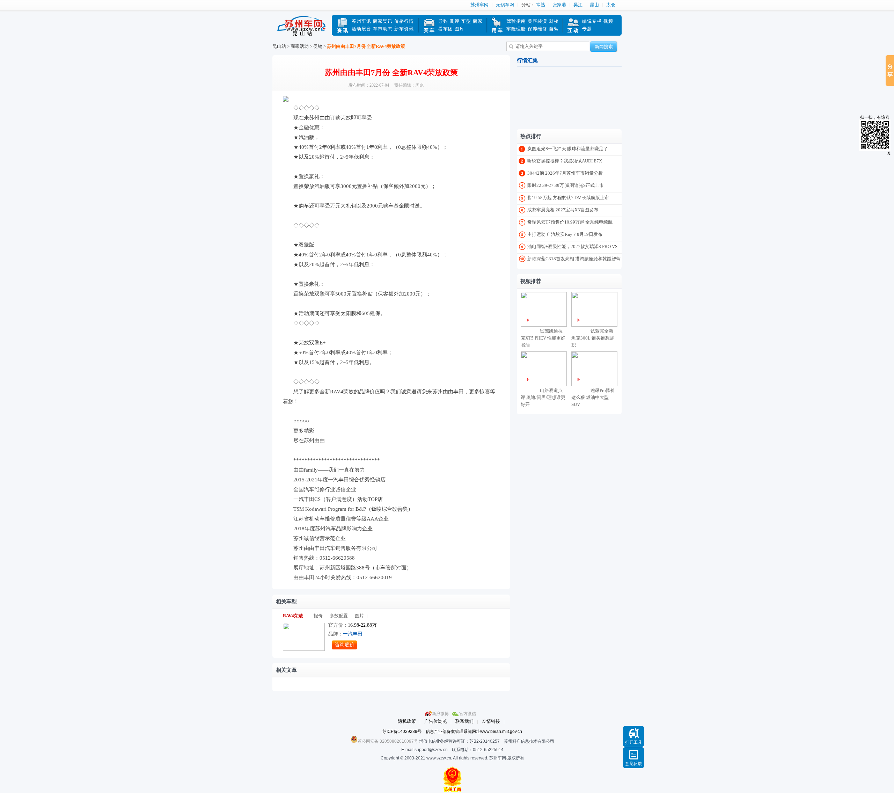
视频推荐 (530, 281)
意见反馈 (633, 763)
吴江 (577, 4)
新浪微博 (440, 713)
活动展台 (361, 28)
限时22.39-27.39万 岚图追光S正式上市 (565, 185)
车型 (466, 21)
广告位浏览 (435, 721)
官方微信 (467, 713)
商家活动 (300, 46)
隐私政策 (407, 721)
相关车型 (286, 601)
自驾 (554, 28)
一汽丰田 (352, 633)
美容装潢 (537, 21)
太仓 (610, 4)
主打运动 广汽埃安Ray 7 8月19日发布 (564, 234)
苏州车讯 (361, 21)
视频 (608, 21)
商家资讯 (383, 21)
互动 (573, 30)
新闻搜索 (604, 46)
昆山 (594, 4)
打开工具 (633, 742)
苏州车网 (479, 4)
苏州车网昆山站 (302, 29)
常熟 (540, 4)
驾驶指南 (516, 21)
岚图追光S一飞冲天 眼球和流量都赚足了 (567, 148)
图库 (459, 28)
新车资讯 (404, 28)
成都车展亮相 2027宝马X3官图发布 (562, 209)
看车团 (445, 28)
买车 (429, 30)
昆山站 (279, 46)
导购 (443, 21)
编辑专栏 (592, 21)
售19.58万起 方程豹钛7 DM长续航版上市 (568, 197)
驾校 (554, 21)
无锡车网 (505, 4)
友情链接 (491, 721)
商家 (478, 21)
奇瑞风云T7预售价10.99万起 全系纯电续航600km (570, 223)
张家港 (559, 4)
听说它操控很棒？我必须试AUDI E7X (564, 160)
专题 (587, 28)
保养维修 (537, 28)
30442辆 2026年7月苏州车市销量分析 (565, 173)
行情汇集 (527, 60)
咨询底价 (344, 644)
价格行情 (404, 21)
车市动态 (383, 28)
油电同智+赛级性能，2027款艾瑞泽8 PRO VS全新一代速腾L (572, 248)
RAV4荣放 (293, 615)
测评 (455, 21)
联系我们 (464, 721)
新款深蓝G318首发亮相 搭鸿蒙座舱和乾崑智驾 (574, 258)
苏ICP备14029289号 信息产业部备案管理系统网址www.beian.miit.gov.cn (452, 731)
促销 (317, 46)
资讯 (343, 30)
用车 (498, 30)
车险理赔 (516, 28)
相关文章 (286, 670)
